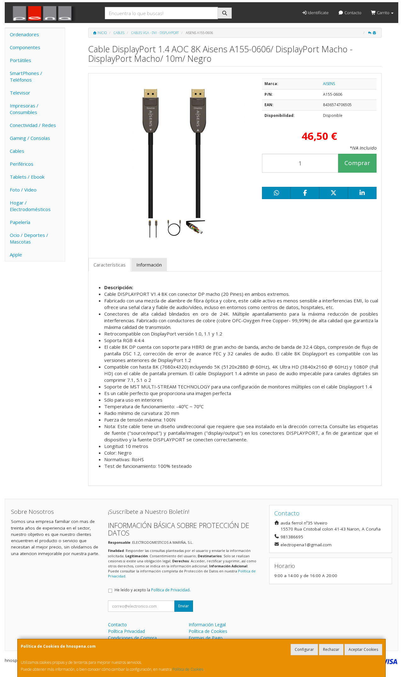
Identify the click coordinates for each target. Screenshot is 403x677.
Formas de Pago (206, 638)
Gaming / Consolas (30, 138)
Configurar (304, 649)
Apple (16, 254)
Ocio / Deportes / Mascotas (29, 238)
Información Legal (207, 625)
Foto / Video (23, 189)
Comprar (357, 163)
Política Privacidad (126, 631)
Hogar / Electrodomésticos (30, 205)
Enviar (183, 606)
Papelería (20, 222)
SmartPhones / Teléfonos (26, 76)
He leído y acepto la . (152, 590)
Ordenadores (24, 34)
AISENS (329, 83)
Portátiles (20, 60)
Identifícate (318, 12)
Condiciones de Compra (132, 638)
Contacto (352, 12)
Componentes (25, 47)
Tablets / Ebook (27, 177)
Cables (17, 151)
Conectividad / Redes (33, 125)
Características (110, 264)
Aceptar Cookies (363, 649)
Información (149, 264)
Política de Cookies (188, 669)
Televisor (20, 92)
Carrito (383, 12)
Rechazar (331, 649)
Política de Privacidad (170, 590)
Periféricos (21, 164)
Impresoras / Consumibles (24, 108)
